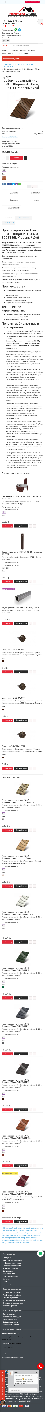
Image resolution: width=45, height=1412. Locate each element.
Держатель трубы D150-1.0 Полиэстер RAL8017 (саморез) (22, 497)
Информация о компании (12, 1260)
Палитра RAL (7, 1258)
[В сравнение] (35, 186)
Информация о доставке (12, 1263)
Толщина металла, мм (10, 167)
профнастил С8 (13, 1242)
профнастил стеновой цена (20, 1235)
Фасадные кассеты (10, 1319)
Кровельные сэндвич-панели (14, 1300)
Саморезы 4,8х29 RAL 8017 (13, 650)
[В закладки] (32, 186)
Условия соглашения (10, 1268)
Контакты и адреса (32, 2)
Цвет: (4, 515)
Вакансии (6, 1279)
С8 (4, 1228)
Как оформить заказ (10, 1276)
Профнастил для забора (12, 1295)
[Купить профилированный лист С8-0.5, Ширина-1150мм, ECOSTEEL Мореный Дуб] (22, 108)
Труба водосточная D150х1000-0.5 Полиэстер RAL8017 (22, 553)
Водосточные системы (11, 1325)
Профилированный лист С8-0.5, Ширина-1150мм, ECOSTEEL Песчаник (18, 801)
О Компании (13, 50)
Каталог (23, 50)
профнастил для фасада (22, 1240)
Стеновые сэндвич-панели (13, 1303)
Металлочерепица (10, 1306)
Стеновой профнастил (11, 1298)
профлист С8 (24, 1242)
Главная (4, 50)
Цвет (3, 174)
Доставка (31, 50)
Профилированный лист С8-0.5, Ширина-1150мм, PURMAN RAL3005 (17, 1193)
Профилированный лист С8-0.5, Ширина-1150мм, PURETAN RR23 (15, 1025)
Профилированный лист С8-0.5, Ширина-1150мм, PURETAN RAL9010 (17, 913)
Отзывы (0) (9, 223)
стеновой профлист (30, 1228)
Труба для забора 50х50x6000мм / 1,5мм (20, 608)
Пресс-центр (7, 1284)
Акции (26, 53)
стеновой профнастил (14, 1228)
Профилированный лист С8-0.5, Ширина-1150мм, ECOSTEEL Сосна (16, 857)
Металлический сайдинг (12, 1317)
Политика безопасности (12, 1266)
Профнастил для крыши (12, 1292)
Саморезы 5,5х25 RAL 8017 (13, 746)
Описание (9, 218)
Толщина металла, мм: (11, 507)
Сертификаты (8, 1271)
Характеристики (25, 218)
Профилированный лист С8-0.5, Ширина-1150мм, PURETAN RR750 (16, 1137)
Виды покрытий (7, 53)
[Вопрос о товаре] (29, 186)
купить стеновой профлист (29, 1230)
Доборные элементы (10, 1322)
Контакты (18, 53)
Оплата (5, 1281)
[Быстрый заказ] (25, 158)
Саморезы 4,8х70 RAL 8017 (13, 698)
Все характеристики (9, 136)
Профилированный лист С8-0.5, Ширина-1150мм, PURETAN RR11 (15, 969)
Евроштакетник (9, 1314)
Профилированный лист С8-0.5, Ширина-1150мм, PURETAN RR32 (15, 1081)
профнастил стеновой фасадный (14, 1233)
